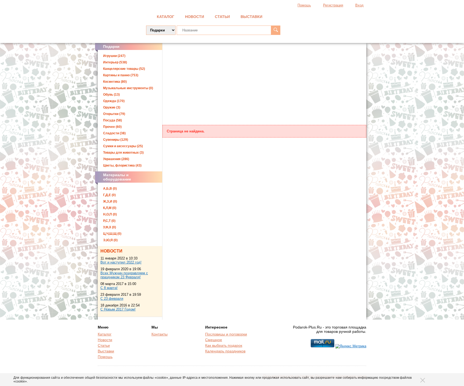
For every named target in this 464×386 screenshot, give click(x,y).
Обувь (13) (111, 94)
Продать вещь (340, 16)
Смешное (213, 340)
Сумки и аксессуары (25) (123, 146)
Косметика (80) (115, 82)
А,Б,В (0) (110, 188)
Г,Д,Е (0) (109, 195)
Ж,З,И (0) (110, 201)
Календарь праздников (225, 351)
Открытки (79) (114, 114)
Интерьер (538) (115, 62)
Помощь (304, 5)
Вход (359, 5)
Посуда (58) (112, 120)
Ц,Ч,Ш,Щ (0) (112, 234)
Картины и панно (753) (120, 75)
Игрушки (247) (114, 56)
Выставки (251, 17)
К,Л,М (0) (109, 208)
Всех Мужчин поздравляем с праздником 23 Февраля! (124, 275)
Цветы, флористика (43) (122, 165)
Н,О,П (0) (110, 214)
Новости (194, 17)
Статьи (222, 17)
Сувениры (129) (115, 140)
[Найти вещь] (275, 30)
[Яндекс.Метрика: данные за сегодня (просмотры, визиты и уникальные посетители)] (350, 346)
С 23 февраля (111, 299)
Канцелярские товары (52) (124, 69)
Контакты (159, 334)
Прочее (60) (112, 127)
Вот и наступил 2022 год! (121, 262)
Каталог (165, 17)
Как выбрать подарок (223, 345)
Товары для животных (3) (123, 152)
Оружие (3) (111, 107)
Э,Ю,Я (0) (110, 240)
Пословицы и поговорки (226, 334)
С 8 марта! (109, 288)
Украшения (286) (116, 159)
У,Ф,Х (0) (109, 227)
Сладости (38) (114, 133)
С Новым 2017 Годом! (118, 309)
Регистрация (333, 5)
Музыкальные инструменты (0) (128, 88)
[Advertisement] (264, 84)
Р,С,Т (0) (109, 221)
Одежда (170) (114, 101)
